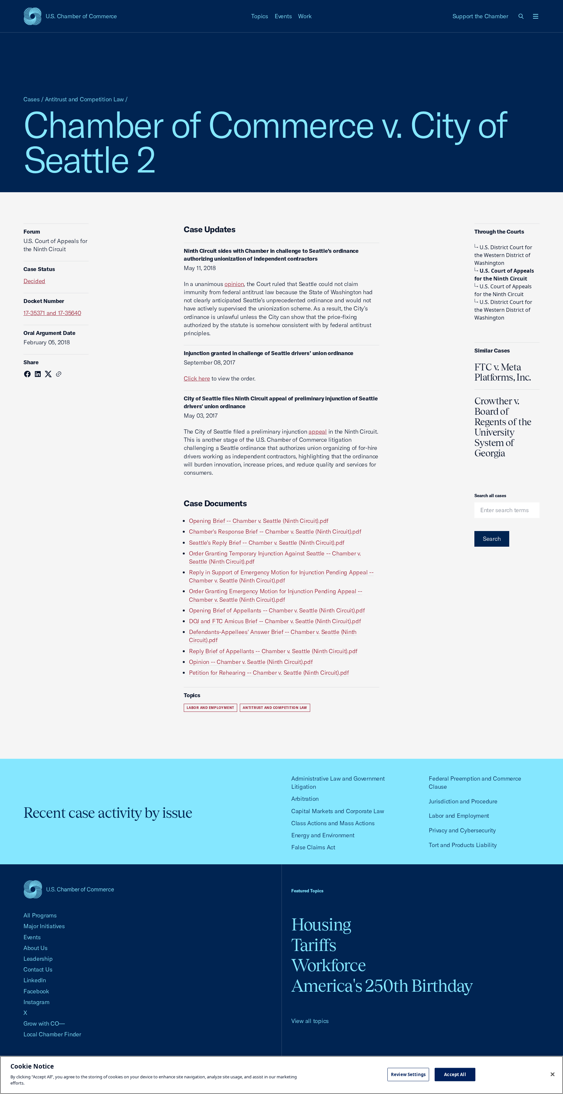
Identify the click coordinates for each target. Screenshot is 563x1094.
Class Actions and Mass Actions (332, 823)
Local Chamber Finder (52, 1034)
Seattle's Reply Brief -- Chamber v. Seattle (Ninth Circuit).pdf (266, 542)
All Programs (40, 915)
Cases (31, 99)
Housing (321, 924)
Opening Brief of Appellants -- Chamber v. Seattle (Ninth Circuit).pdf (277, 610)
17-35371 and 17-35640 (52, 313)
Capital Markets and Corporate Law (337, 811)
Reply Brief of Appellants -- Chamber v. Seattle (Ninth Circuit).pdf (273, 651)
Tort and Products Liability (463, 845)
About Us (35, 948)
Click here (197, 378)
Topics (259, 16)
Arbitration (305, 798)
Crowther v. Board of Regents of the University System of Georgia (502, 427)
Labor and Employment (210, 708)
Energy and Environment (322, 835)
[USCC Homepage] (68, 889)
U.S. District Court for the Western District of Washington (503, 255)
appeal (318, 431)
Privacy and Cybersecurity (462, 830)
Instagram (36, 1002)
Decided (34, 281)
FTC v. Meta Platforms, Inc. (502, 372)
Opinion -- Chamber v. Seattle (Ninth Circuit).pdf (251, 662)
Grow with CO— (44, 1023)
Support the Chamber (480, 16)
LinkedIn (34, 980)
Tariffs (313, 945)
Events (283, 16)
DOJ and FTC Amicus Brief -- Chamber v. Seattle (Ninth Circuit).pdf (275, 621)
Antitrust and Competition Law (84, 99)
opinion (234, 284)
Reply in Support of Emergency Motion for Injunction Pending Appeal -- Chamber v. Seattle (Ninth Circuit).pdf (281, 576)
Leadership (37, 958)
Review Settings (408, 1074)
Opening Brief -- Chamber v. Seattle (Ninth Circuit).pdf (258, 521)
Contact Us (37, 969)
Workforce (328, 965)
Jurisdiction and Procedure (463, 801)
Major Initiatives (44, 926)
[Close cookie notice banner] (552, 1074)
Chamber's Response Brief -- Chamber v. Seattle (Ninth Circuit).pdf (275, 531)
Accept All (455, 1074)
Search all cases (490, 495)
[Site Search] (521, 16)
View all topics (310, 1021)
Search (492, 538)
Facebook (36, 991)
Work (304, 16)
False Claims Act (313, 847)
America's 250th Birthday (382, 986)
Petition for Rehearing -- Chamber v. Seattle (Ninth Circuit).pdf (269, 672)
